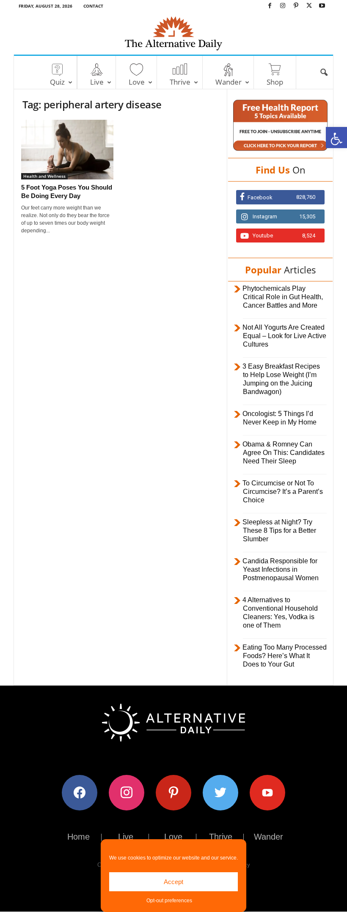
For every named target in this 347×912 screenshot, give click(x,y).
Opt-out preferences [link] (169, 901)
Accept (173, 881)
